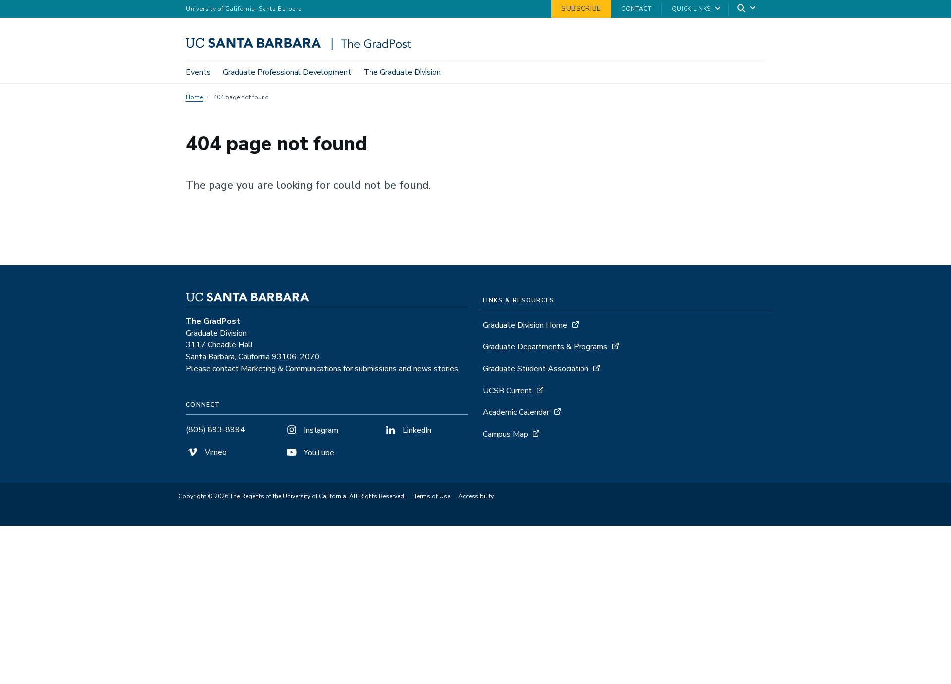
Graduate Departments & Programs (545, 347)
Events (198, 72)
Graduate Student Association (535, 368)
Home (194, 97)
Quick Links (691, 9)
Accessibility (476, 496)
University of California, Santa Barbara (244, 9)
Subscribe (581, 8)
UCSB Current (507, 390)
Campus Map (505, 434)
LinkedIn (416, 430)
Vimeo (215, 452)
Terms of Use (432, 496)
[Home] (302, 47)
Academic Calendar (516, 412)
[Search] (747, 9)
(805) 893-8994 (215, 429)
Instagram (320, 430)
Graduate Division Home (525, 325)
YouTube (318, 452)
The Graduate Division (402, 72)
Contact (636, 9)
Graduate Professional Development (287, 72)
